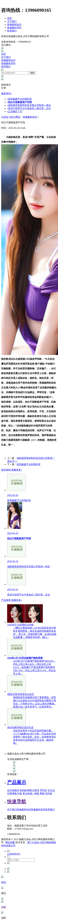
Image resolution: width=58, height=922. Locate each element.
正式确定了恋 (14, 111)
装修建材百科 (14, 27)
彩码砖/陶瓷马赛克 (29, 790)
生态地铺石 (13, 790)
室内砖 (48, 793)
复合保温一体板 (31, 793)
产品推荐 (11, 600)
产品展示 (16, 782)
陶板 (42, 793)
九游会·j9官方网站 (10, 117)
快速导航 (16, 801)
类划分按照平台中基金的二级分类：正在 (29, 108)
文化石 (51, 790)
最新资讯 (6, 93)
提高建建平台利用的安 (19, 99)
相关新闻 (11, 470)
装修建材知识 (14, 24)
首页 (9, 18)
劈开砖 (43, 790)
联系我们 (12, 30)
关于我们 (12, 21)
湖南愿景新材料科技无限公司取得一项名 (29, 105)
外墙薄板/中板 (14, 793)
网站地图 (10, 842)
